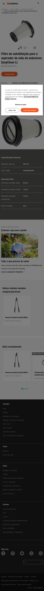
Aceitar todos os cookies (29, 110)
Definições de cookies (20, 104)
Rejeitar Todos (12, 110)
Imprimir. (14, 99)
